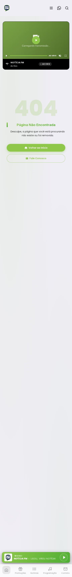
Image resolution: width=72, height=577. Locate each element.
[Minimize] (8, 559)
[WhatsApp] (59, 8)
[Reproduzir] (36, 40)
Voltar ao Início (38, 147)
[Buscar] (66, 8)
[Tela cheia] (65, 56)
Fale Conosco (37, 158)
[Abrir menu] (51, 8)
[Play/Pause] (64, 557)
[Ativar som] (60, 56)
